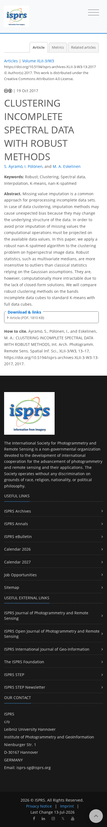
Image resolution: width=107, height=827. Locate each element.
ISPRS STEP (14, 674)
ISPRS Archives (17, 511)
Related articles (83, 47)
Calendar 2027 (17, 562)
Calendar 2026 (17, 549)
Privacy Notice (39, 806)
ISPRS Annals (16, 523)
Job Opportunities (20, 574)
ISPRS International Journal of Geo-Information (46, 649)
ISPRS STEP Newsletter (24, 687)
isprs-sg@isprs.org (33, 767)
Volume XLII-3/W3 (38, 60)
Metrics (58, 47)
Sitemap (11, 587)
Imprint (67, 806)
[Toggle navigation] (93, 12)
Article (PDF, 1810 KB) (27, 317)
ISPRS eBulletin (18, 536)
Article (39, 47)
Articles (11, 60)
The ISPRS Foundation (24, 661)
